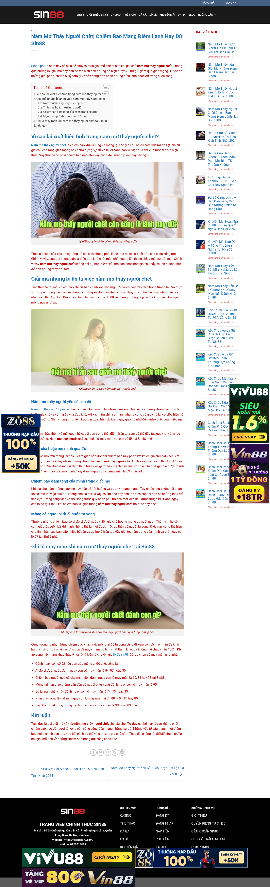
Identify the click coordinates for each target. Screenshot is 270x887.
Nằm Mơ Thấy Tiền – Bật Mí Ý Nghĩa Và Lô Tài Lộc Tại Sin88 (223, 269)
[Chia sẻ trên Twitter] (100, 752)
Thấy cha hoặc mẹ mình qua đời (62, 107)
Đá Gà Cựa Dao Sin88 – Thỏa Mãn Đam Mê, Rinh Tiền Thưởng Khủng (221, 159)
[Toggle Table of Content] (104, 88)
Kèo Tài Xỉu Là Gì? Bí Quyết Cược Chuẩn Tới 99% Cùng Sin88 (222, 314)
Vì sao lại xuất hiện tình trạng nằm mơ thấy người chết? (72, 94)
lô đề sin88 (121, 654)
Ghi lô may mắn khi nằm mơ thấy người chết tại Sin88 (71, 121)
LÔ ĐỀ (153, 14)
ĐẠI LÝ (182, 14)
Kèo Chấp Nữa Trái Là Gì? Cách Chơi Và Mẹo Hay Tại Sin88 (223, 406)
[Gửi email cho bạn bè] (108, 752)
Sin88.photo (39, 66)
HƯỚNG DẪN (205, 14)
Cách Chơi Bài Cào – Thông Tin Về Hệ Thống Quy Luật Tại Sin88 (222, 448)
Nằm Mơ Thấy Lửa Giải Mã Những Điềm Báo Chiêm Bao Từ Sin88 (222, 70)
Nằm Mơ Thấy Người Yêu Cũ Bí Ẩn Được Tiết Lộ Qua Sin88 (222, 92)
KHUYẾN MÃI (167, 14)
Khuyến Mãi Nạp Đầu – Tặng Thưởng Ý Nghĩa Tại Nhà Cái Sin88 (222, 247)
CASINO (116, 14)
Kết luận (41, 125)
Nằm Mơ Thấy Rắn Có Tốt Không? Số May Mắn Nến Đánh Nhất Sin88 (223, 291)
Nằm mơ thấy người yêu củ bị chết (64, 103)
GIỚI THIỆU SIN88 (97, 14)
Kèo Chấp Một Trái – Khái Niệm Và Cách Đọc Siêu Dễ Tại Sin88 (222, 384)
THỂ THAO (129, 14)
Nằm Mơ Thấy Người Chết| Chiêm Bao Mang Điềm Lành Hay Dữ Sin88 (223, 114)
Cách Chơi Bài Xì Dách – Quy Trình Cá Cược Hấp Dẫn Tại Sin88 (222, 496)
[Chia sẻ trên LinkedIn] (122, 752)
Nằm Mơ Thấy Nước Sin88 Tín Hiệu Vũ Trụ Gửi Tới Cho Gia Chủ (223, 48)
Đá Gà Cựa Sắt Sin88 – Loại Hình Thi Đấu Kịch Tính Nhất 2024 (222, 136)
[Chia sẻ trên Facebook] (93, 752)
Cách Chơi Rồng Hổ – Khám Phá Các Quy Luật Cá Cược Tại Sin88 (223, 472)
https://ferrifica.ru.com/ (78, 840)
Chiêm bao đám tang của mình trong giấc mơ (70, 111)
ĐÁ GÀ (143, 14)
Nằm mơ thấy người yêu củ (50, 409)
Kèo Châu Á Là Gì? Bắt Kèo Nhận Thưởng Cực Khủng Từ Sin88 (221, 360)
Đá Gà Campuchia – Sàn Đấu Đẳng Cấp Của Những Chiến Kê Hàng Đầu (222, 203)
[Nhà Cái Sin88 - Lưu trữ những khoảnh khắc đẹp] (51, 15)
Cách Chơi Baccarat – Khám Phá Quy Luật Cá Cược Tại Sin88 (223, 426)
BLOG (192, 14)
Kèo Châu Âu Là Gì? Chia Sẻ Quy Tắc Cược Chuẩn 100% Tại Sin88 (221, 336)
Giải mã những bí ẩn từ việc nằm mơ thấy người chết (70, 99)
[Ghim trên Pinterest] (115, 752)
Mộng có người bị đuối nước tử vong (65, 116)
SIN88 (80, 14)
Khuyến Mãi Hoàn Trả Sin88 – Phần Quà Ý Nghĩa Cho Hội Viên (223, 225)
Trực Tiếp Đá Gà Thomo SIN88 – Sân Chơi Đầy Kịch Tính (222, 181)
